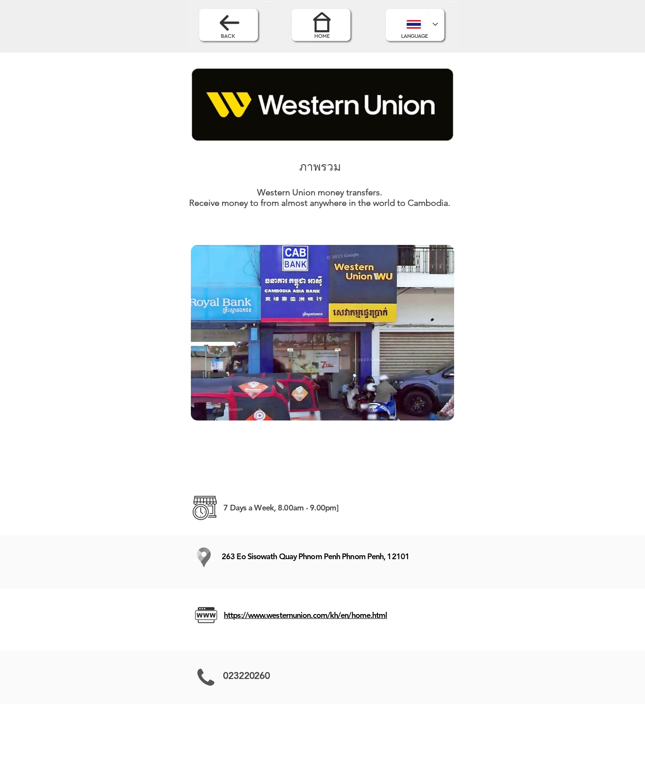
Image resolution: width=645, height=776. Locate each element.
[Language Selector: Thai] (422, 24)
